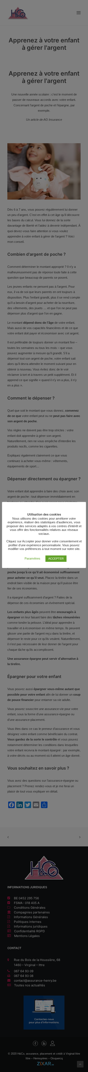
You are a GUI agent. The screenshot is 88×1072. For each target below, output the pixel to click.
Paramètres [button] (32, 558)
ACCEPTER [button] (56, 558)
